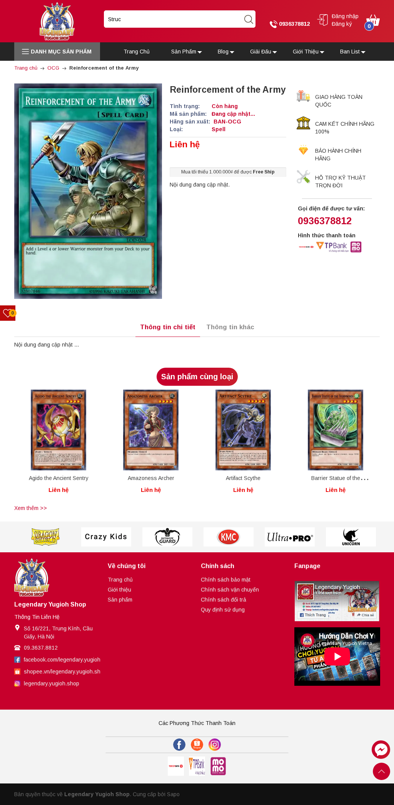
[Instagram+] (215, 745)
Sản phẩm (120, 600)
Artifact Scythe (243, 478)
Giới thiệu (119, 590)
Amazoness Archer (151, 478)
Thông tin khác (230, 327)
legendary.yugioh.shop (51, 683)
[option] (58, 446)
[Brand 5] (228, 537)
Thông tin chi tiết (167, 327)
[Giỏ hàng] (373, 20)
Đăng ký (342, 24)
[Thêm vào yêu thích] (52, 432)
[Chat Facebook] (381, 750)
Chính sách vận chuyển (230, 590)
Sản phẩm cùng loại (197, 376)
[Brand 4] (167, 537)
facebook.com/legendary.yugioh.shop (69, 660)
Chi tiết (44, 434)
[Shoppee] (197, 745)
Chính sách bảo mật (225, 580)
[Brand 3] (106, 537)
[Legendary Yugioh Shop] (57, 21)
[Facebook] (179, 745)
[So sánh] (66, 432)
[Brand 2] (44, 537)
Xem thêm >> (30, 508)
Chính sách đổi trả (223, 600)
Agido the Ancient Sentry (58, 478)
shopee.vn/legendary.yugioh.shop (65, 671)
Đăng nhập (345, 16)
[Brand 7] (350, 537)
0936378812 (293, 23)
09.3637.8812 (41, 648)
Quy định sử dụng (223, 610)
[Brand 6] (289, 537)
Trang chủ (120, 580)
